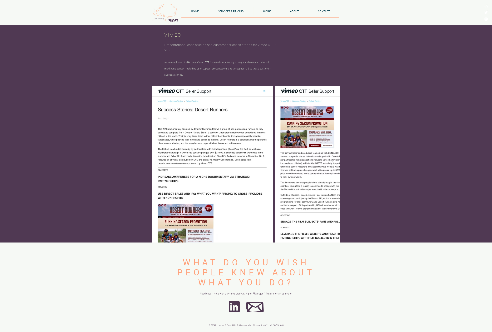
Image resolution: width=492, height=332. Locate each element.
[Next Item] (333, 164)
